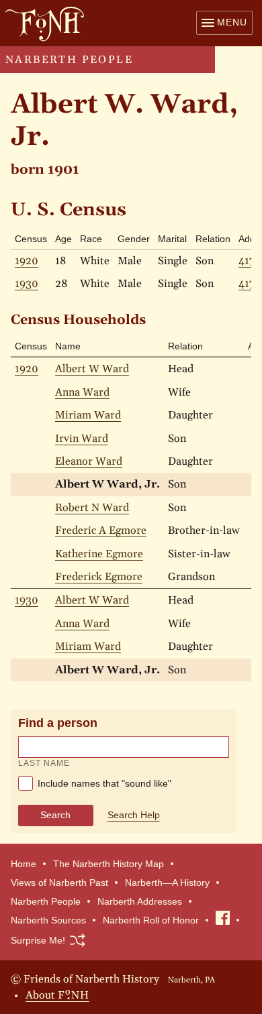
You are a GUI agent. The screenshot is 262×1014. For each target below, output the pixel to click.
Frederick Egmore (98, 576)
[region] (131, 504)
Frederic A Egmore (100, 530)
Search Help (133, 814)
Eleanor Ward (88, 461)
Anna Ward (82, 392)
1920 (26, 261)
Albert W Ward (92, 369)
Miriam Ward (88, 415)
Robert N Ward (92, 507)
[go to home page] (42, 23)
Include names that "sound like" (103, 783)
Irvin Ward (81, 438)
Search (55, 814)
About (57, 994)
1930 (26, 283)
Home (23, 863)
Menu (232, 22)
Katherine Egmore (99, 554)
